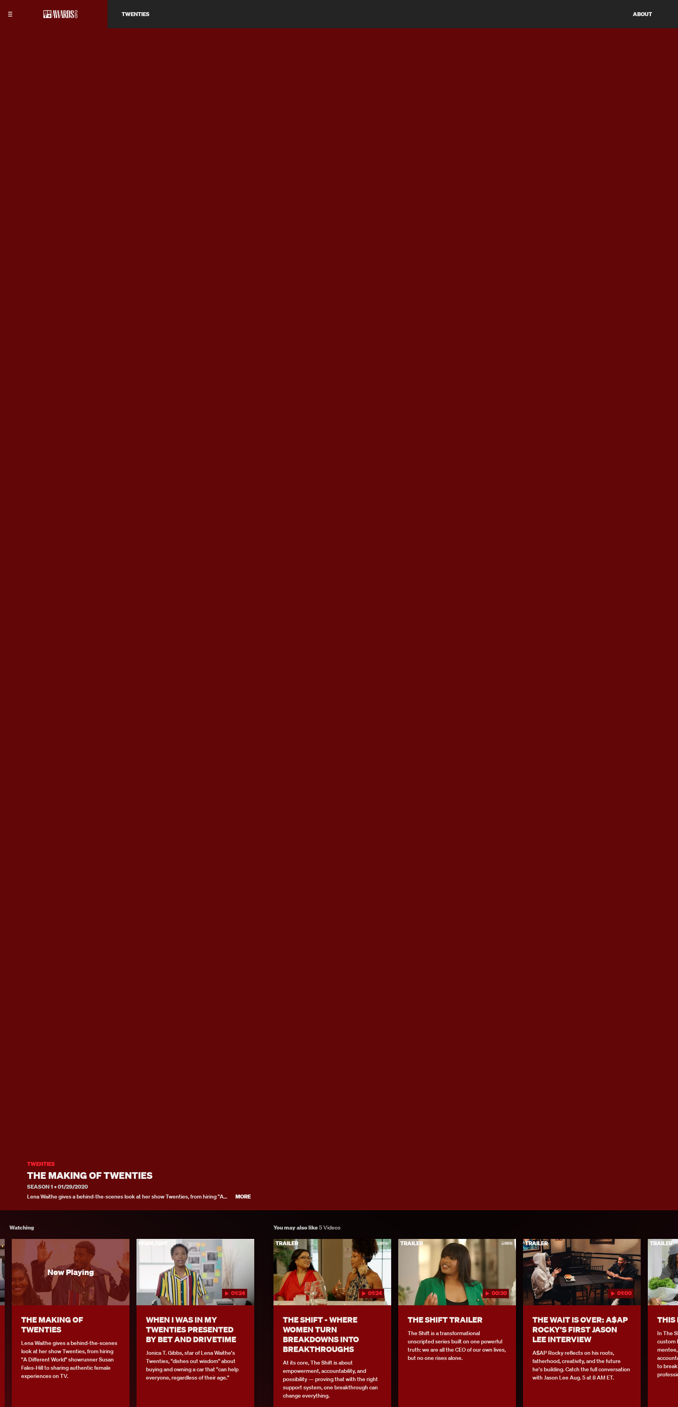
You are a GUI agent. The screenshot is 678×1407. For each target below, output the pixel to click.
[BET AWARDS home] (60, 16)
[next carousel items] (662, 1288)
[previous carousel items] (15, 1288)
